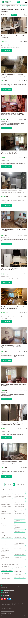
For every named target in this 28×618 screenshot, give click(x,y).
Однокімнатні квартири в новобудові (19, 507)
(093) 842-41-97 (7, 595)
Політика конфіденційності (7, 611)
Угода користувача (6, 613)
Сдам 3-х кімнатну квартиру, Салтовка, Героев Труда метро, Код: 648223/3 (14, 307)
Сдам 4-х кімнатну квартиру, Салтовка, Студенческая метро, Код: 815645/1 (12, 462)
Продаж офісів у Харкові (19, 577)
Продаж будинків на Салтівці (19, 537)
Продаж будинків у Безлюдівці (5, 558)
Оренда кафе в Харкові (18, 567)
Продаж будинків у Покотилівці (5, 551)
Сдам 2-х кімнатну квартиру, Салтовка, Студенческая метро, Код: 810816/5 (12, 423)
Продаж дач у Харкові (5, 561)
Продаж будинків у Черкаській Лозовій (18, 547)
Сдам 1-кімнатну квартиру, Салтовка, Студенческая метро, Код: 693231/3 (11, 346)
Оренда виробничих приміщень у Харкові (18, 570)
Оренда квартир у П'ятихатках (17, 528)
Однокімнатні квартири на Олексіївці (6, 507)
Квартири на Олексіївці (5, 494)
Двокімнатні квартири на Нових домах (6, 514)
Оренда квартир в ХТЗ (5, 528)
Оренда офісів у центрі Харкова (5, 567)
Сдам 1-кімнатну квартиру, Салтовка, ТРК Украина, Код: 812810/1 (12, 268)
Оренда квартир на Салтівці (6, 521)
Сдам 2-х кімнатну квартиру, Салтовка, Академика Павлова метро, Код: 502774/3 (12, 191)
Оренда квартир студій (18, 531)
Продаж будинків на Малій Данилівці (19, 544)
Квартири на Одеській (5, 504)
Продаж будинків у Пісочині (6, 544)
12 (17, 484)
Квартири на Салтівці (18, 494)
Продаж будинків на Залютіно (18, 540)
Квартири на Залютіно (5, 502)
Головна (3, 5)
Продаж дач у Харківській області (19, 558)
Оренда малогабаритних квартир (6, 531)
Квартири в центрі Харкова (19, 504)
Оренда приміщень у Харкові (5, 574)
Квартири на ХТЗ (17, 502)
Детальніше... (7, 50)
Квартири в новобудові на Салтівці (19, 497)
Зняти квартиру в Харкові (12, 5)
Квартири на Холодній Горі (19, 499)
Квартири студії (17, 491)
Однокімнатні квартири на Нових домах (6, 511)
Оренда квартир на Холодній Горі (5, 524)
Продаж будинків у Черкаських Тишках (5, 547)
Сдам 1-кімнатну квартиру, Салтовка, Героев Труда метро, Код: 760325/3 (13, 152)
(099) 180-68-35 (7, 592)
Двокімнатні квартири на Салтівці (6, 497)
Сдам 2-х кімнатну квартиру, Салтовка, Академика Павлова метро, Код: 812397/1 (12, 114)
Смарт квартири (4, 491)
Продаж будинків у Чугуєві (19, 554)
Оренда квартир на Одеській (18, 524)
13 (18, 484)
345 (24, 484)
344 (22, 484)
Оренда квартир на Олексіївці (18, 521)
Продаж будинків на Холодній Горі (5, 540)
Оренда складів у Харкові (19, 574)
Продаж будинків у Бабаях (19, 551)
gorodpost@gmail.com (8, 590)
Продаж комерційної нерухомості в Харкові (5, 577)
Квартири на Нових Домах (6, 499)
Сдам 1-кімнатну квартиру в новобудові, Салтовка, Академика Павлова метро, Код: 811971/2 (13, 76)
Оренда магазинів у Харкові (6, 570)
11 (15, 484)
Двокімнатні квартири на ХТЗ (19, 514)
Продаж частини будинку (6, 537)
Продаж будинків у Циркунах (5, 554)
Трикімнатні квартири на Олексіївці (18, 511)
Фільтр (13, 14)
